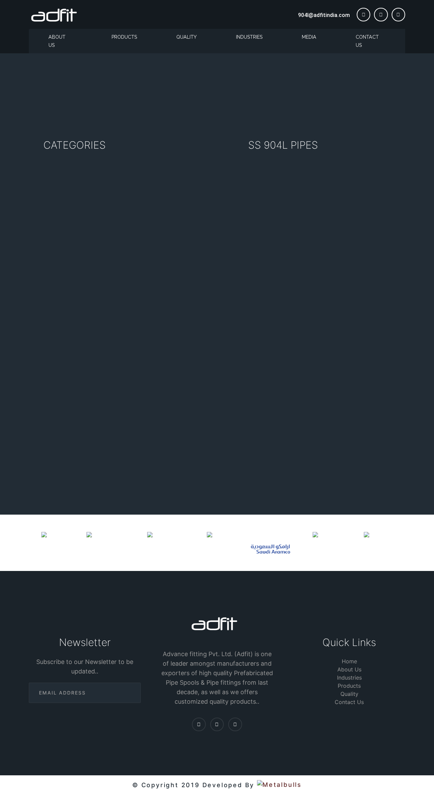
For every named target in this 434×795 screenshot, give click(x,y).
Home (178, 96)
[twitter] (381, 14)
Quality (186, 37)
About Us (56, 41)
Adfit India (305, 339)
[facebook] (363, 14)
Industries (249, 37)
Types (179, 442)
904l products (208, 96)
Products (124, 37)
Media (309, 37)
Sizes (215, 442)
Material (255, 442)
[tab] (179, 442)
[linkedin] (398, 14)
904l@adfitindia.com (324, 15)
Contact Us (367, 41)
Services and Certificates (324, 442)
